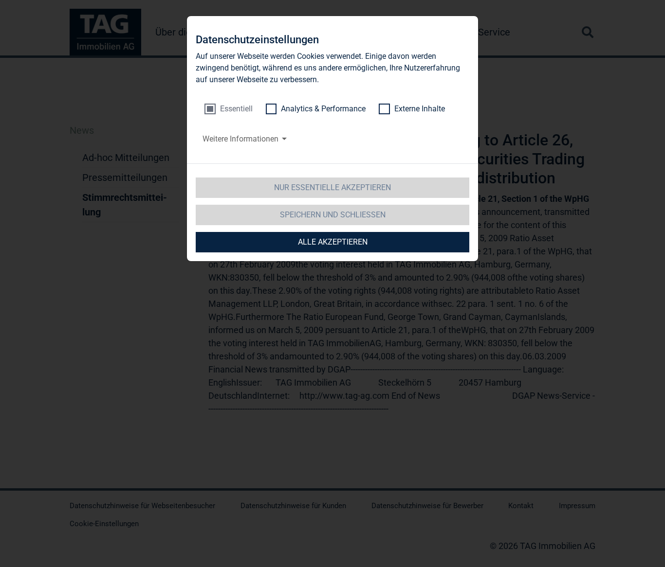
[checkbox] (228, 109)
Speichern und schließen (333, 214)
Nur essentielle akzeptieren (332, 187)
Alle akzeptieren (333, 242)
